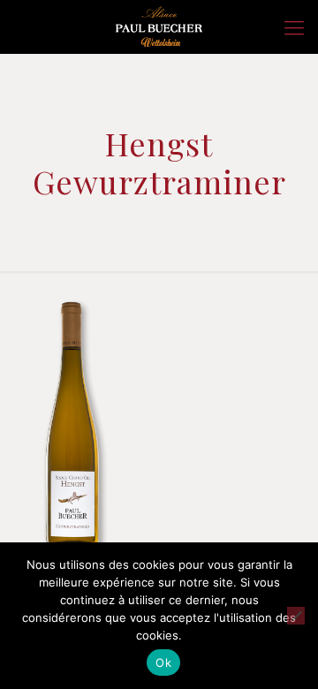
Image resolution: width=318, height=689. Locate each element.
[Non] (296, 616)
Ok (163, 662)
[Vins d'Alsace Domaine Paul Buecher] (159, 26)
